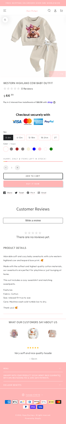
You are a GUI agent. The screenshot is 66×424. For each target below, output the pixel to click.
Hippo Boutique (28, 415)
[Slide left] (53, 74)
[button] (49, 10)
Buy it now (33, 184)
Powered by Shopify (33, 418)
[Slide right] (61, 74)
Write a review (33, 220)
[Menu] (5, 10)
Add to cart (33, 176)
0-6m (8, 137)
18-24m (44, 137)
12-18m (32, 137)
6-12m (20, 137)
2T (55, 137)
